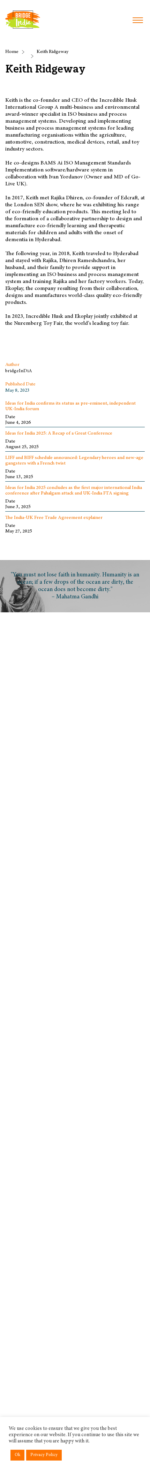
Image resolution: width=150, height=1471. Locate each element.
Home (11, 51)
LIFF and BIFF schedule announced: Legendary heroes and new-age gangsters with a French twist (74, 460)
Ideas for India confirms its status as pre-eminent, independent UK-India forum (70, 406)
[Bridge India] (22, 19)
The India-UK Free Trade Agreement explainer (54, 517)
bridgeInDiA (18, 371)
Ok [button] (17, 1455)
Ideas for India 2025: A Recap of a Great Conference (58, 433)
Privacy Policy (44, 1455)
